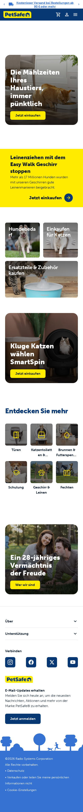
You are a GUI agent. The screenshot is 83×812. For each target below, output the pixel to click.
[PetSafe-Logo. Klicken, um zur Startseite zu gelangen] (17, 14)
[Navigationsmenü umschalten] (75, 14)
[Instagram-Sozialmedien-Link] (10, 662)
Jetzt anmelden (23, 719)
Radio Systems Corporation (34, 759)
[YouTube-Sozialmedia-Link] (73, 662)
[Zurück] (4, 4)
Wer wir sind (25, 585)
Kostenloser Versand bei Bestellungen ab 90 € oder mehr (45, 4)
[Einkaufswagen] (58, 14)
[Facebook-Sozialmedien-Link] (31, 662)
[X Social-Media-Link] (52, 662)
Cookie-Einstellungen (21, 790)
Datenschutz (15, 771)
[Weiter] (78, 4)
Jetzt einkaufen (27, 115)
